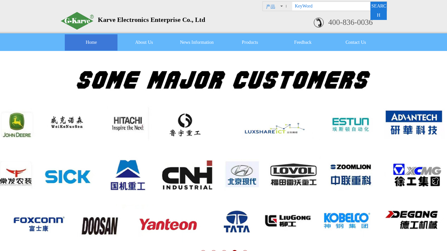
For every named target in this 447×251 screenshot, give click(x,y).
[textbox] (331, 6)
